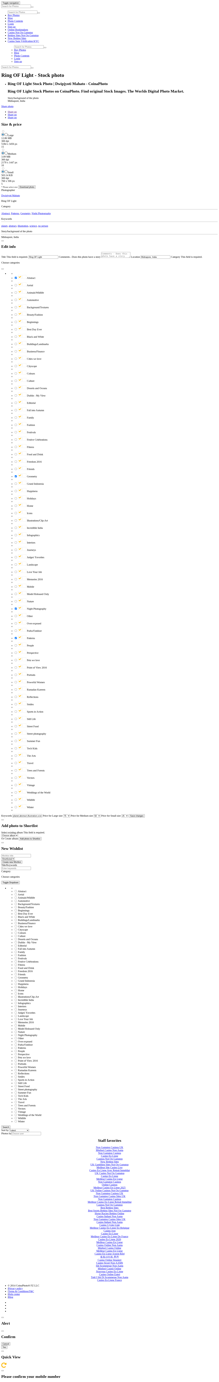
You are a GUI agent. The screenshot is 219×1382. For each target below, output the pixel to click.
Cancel (6, 1344)
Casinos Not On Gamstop (110, 1158)
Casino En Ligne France (109, 1280)
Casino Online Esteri (109, 1274)
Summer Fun (33, 741)
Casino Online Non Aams (110, 1245)
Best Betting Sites (109, 1207)
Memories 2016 (34, 579)
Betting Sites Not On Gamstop (23, 35)
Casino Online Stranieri (109, 1260)
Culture (30, 381)
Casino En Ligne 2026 (109, 1239)
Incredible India (34, 528)
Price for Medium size (82, 815)
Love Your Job (34, 572)
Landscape (32, 564)
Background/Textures (37, 307)
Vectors (30, 777)
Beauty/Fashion (34, 314)
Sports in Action (34, 711)
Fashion (30, 425)
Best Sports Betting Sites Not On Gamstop (109, 1210)
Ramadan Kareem (35, 689)
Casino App (110, 1230)
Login (11, 24)
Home (29, 506)
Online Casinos (109, 1184)
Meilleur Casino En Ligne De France (109, 1236)
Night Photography (41, 213)
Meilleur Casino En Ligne (109, 1179)
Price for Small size (111, 815)
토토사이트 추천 (109, 1256)
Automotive (32, 300)
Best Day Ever (34, 329)
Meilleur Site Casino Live (109, 1167)
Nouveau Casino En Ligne (109, 1271)
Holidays (31, 498)
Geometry (25, 213)
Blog (10, 18)
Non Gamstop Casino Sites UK (110, 1196)
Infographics (33, 535)
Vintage (30, 785)
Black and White (35, 336)
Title (3, 257)
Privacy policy (15, 1288)
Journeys (31, 550)
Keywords (6, 815)
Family (30, 417)
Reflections (32, 697)
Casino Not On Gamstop (20, 32)
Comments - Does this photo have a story (80, 257)
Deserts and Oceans (36, 388)
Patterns (15, 213)
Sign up (12, 26)
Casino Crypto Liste (109, 1225)
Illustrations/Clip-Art (37, 520)
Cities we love (33, 358)
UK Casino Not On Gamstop (109, 1173)
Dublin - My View (36, 395)
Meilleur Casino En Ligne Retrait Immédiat (109, 1202)
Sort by (5, 1130)
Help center (14, 1294)
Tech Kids (31, 748)
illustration (23, 226)
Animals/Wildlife (35, 292)
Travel (29, 763)
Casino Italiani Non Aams (110, 1216)
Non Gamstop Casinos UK (109, 1147)
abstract (12, 226)
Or (2, 838)
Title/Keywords (9, 865)
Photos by (6, 1133)
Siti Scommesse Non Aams (109, 1265)
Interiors (30, 542)
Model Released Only (37, 594)
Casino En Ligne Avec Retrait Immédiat (109, 1170)
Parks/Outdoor (34, 630)
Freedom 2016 (34, 461)
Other (29, 616)
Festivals (31, 432)
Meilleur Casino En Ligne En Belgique (109, 1228)
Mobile (30, 586)
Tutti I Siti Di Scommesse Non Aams (109, 1277)
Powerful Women (35, 682)
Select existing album (12, 832)
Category (175, 257)
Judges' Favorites (35, 557)
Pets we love (33, 660)
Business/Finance (35, 351)
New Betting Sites (17, 38)
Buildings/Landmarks (37, 344)
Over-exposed (33, 623)
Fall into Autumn (35, 410)
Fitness (30, 447)
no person (43, 226)
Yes (4, 1347)
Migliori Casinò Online (109, 1268)
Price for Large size (53, 815)
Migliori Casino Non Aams (109, 1150)
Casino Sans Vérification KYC (23, 41)
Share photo (7, 106)
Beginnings (32, 322)
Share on (12, 111)
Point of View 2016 (36, 667)
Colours (30, 373)
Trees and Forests (35, 770)
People (30, 645)
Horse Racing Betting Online (109, 1213)
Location (135, 257)
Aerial (29, 285)
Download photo (27, 187)
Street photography (36, 733)
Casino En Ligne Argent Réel (110, 1253)
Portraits (30, 675)
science (33, 226)
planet (4, 226)
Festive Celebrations (36, 439)
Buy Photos (14, 15)
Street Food (32, 726)
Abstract (5, 213)
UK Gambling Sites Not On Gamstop (109, 1164)
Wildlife (30, 800)
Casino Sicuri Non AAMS (109, 1263)
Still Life (31, 719)
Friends (30, 469)
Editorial (31, 403)
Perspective (32, 653)
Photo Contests (15, 21)
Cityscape (31, 366)
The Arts (31, 755)
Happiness (32, 491)
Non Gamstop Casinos (109, 1153)
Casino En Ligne (109, 1156)
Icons (29, 513)
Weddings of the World (38, 792)
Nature (30, 601)
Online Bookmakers (18, 29)
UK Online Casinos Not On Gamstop (109, 1190)
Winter (30, 807)
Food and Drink (34, 454)
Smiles (30, 704)
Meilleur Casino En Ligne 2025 (109, 1187)
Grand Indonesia (35, 483)
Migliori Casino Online (109, 1248)
